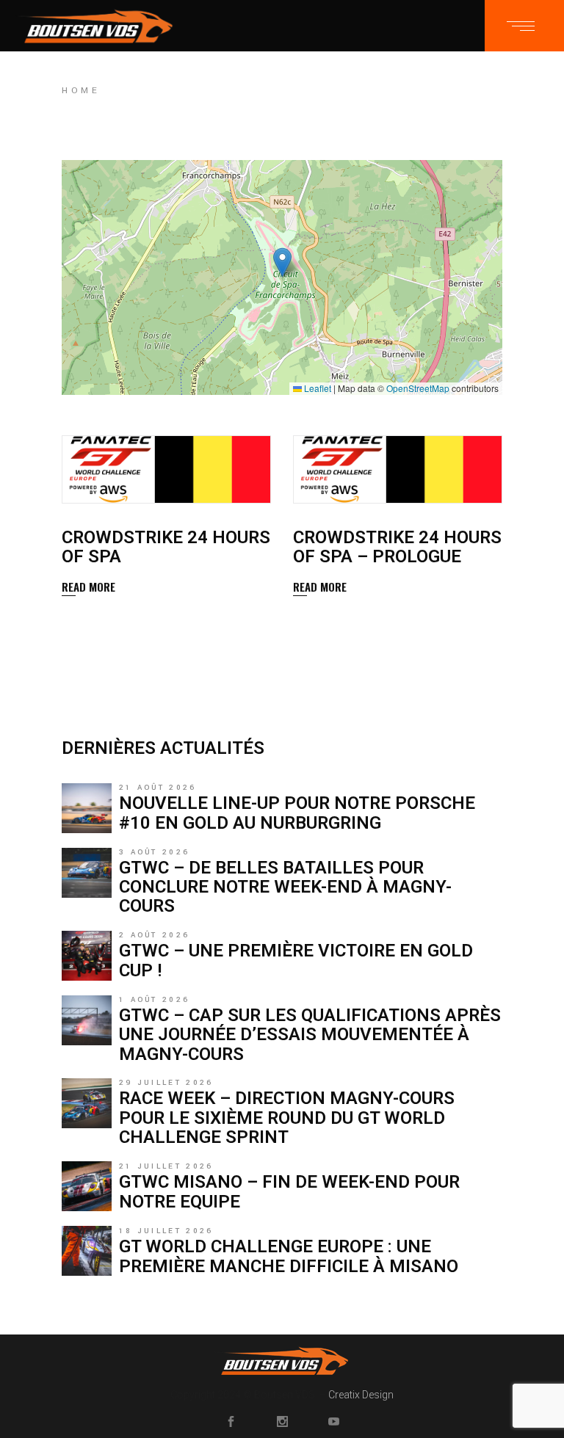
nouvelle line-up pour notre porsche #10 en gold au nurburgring (297, 812)
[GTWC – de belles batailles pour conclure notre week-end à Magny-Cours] (87, 873)
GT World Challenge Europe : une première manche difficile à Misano (288, 1256)
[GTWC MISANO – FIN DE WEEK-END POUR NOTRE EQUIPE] (87, 1186)
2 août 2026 (154, 935)
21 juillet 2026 (166, 1166)
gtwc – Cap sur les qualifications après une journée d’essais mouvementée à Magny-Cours (310, 1034)
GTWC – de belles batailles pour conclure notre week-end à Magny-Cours (285, 887)
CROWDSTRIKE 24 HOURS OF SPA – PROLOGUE (397, 547)
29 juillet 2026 (166, 1083)
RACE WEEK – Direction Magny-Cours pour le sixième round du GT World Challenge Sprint (287, 1117)
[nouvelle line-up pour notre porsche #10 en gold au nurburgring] (87, 808)
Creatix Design (361, 1395)
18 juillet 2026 (166, 1231)
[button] (282, 262)
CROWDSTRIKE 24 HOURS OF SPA (166, 547)
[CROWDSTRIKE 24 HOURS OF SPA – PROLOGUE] (397, 469)
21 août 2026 (158, 787)
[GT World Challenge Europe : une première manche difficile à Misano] (87, 1251)
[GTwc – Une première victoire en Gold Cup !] (87, 956)
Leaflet (316, 388)
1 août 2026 (154, 1000)
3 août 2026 (154, 852)
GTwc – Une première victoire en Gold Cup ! (296, 960)
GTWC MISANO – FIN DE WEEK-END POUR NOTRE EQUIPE (289, 1191)
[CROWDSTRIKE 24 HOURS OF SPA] (166, 469)
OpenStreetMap (417, 388)
